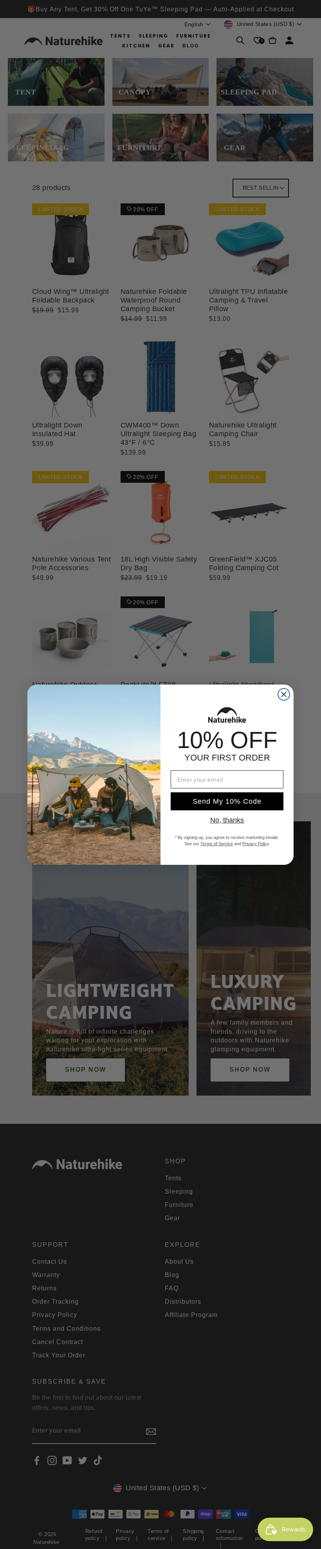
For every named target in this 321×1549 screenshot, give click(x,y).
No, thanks (227, 820)
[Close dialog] (284, 694)
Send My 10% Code (227, 801)
